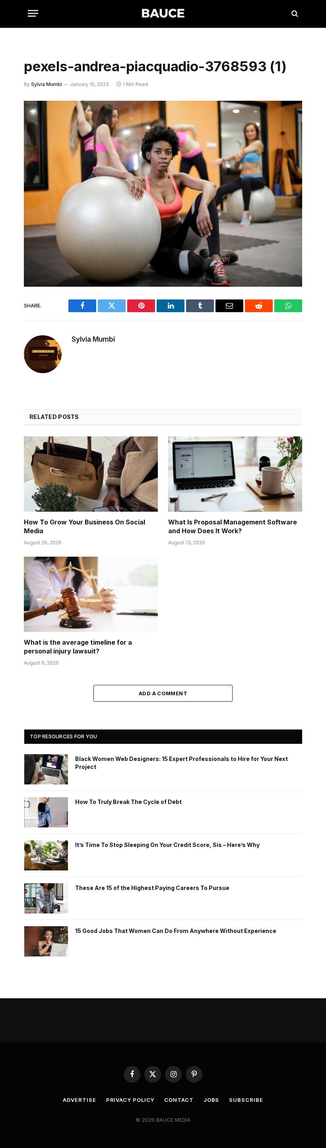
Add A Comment (163, 693)
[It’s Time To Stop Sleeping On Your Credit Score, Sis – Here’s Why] (46, 855)
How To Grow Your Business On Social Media (84, 526)
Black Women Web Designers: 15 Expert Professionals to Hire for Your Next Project (181, 762)
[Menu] (33, 13)
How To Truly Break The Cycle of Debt (128, 801)
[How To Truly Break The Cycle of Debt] (46, 812)
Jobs (211, 1100)
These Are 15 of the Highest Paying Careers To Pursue (152, 887)
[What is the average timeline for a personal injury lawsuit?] (91, 594)
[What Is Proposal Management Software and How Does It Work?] (235, 474)
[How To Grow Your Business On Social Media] (91, 474)
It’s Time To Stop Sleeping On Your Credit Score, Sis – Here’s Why (167, 844)
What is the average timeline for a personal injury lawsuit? (78, 646)
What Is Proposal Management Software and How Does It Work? (232, 526)
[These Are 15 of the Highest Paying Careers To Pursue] (46, 898)
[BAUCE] (163, 13)
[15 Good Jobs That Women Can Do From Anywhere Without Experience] (46, 941)
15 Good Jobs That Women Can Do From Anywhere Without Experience (175, 930)
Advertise (79, 1100)
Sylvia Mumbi (46, 84)
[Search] (294, 13)
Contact (178, 1100)
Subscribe (246, 1100)
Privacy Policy (130, 1100)
